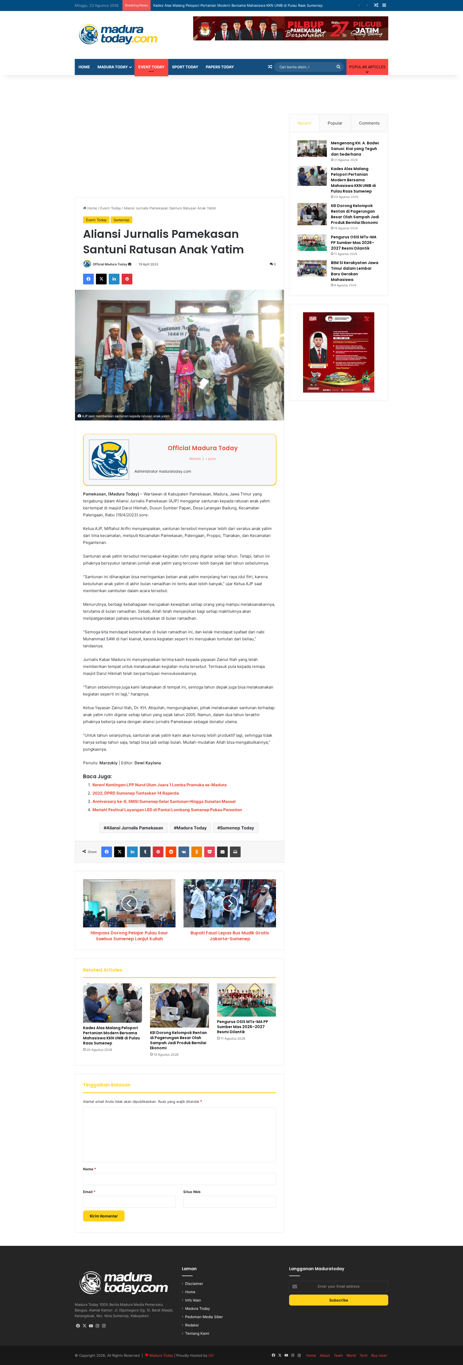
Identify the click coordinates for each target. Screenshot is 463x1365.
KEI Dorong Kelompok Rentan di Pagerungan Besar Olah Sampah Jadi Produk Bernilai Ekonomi (178, 1040)
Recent (304, 123)
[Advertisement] (231, 92)
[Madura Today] (124, 35)
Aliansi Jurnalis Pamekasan (134, 827)
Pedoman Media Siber (204, 1317)
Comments (369, 123)
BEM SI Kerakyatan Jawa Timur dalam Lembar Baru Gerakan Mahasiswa (354, 271)
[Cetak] (235, 852)
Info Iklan (193, 1300)
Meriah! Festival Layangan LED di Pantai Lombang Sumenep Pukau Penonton (167, 809)
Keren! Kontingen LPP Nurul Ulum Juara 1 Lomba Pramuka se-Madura (159, 784)
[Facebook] (88, 279)
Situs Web (191, 1192)
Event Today (151, 67)
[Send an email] (129, 264)
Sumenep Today (237, 827)
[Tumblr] (145, 852)
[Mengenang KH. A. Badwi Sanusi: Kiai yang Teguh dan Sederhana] (312, 148)
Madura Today (113, 67)
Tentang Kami (197, 1333)
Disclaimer (194, 1283)
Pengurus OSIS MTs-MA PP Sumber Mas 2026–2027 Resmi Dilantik (242, 1027)
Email (89, 1192)
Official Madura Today (110, 264)
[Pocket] (209, 852)
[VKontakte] (183, 852)
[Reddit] (171, 852)
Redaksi (192, 1325)
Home (84, 67)
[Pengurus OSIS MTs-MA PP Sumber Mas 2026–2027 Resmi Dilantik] (246, 1000)
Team (338, 1355)
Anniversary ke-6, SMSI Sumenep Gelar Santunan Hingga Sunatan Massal (164, 801)
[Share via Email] (222, 852)
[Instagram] (97, 1326)
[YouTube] (91, 1326)
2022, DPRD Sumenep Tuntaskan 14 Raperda (135, 793)
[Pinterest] (127, 279)
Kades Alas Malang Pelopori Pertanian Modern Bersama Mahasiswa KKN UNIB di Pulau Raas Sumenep (111, 1035)
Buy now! (379, 1355)
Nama (89, 1169)
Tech (364, 1355)
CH (211, 1355)
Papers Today (220, 67)
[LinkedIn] (114, 279)
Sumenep (121, 220)
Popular (335, 123)
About (325, 1355)
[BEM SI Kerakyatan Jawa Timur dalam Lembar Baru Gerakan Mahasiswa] (312, 268)
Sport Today (185, 67)
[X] (101, 279)
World (351, 1355)
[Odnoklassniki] (196, 852)
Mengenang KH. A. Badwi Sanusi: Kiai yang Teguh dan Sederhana (355, 148)
